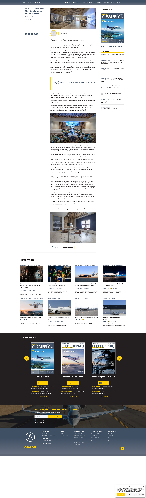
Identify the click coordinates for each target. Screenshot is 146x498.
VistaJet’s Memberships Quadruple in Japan (86, 317)
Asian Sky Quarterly (78, 433)
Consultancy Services (46, 440)
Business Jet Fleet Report (79, 435)
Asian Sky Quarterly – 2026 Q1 (112, 46)
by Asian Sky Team (24, 319)
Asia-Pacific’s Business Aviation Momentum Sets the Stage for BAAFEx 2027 (112, 93)
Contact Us (110, 435)
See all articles (42, 396)
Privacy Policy (111, 439)
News (62, 433)
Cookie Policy (111, 443)
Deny (130, 494)
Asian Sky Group (112, 431)
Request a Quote (45, 445)
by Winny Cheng (78, 319)
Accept (121, 494)
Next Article (91, 254)
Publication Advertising (96, 433)
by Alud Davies (51, 321)
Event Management (95, 440)
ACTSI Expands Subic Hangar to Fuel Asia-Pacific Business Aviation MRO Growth (112, 80)
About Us (67, 2)
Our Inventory (44, 433)
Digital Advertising (95, 435)
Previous (26, 358)
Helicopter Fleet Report (79, 437)
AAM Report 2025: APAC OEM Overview (30, 317)
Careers (109, 437)
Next (119, 358)
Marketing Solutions (96, 431)
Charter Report (77, 444)
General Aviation (77, 440)
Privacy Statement (113, 447)
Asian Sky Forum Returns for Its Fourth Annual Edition (112, 55)
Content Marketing (95, 437)
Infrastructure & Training (79, 442)
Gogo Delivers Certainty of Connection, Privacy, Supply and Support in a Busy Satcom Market (112, 62)
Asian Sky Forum (64, 435)
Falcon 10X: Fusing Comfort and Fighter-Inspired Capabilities (111, 86)
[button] (143, 486)
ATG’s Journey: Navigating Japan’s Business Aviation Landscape (112, 69)
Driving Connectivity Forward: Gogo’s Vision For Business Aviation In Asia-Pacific (111, 101)
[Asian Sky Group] (31, 2)
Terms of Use (111, 440)
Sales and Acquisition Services (48, 435)
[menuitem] (67, 2)
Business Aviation (29, 8)
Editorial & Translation (95, 439)
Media (118, 2)
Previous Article (29, 254)
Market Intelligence (109, 2)
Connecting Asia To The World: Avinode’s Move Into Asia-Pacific (112, 107)
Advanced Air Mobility (25, 298)
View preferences (140, 494)
